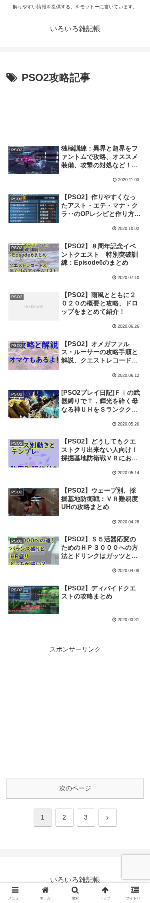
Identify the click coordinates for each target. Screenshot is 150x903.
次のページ (75, 788)
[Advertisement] (75, 111)
